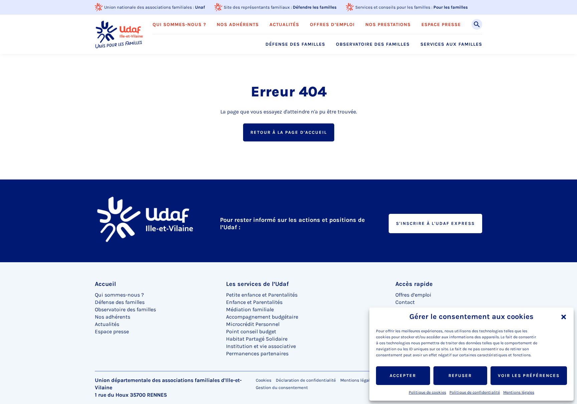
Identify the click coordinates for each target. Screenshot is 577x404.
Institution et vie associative (261, 346)
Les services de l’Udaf (257, 284)
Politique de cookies (427, 392)
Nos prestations (388, 24)
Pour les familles (450, 7)
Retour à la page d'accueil (288, 132)
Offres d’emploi (332, 24)
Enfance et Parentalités (254, 302)
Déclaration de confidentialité (306, 380)
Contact (405, 302)
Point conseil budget (251, 331)
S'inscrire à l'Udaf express (435, 223)
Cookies (263, 380)
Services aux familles (451, 44)
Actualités (284, 24)
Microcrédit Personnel (252, 324)
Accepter (403, 375)
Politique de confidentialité (474, 392)
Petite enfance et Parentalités (262, 295)
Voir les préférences (529, 375)
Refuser (460, 375)
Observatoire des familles (373, 44)
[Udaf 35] (119, 34)
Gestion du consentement (282, 387)
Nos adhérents (238, 24)
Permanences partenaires (257, 353)
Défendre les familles (315, 7)
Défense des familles (295, 44)
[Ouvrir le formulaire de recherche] (476, 24)
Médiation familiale (250, 309)
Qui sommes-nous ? (179, 24)
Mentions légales (518, 392)
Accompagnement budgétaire (262, 317)
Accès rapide (414, 284)
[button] (563, 317)
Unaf (200, 7)
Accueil (105, 284)
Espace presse (441, 24)
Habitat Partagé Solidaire (256, 339)
